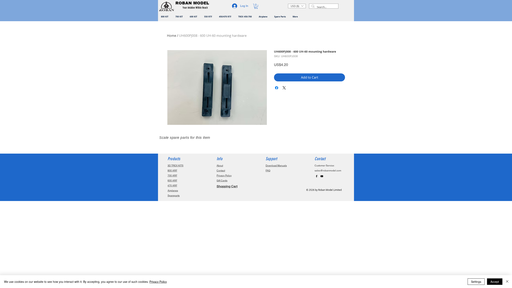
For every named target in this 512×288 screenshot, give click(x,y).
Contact (221, 170)
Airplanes (173, 190)
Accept (494, 282)
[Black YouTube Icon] (321, 176)
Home (171, 35)
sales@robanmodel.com (328, 170)
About (220, 165)
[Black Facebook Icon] (316, 176)
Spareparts (174, 195)
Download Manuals (276, 165)
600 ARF (172, 180)
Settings (476, 282)
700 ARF (172, 175)
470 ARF (172, 185)
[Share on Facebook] (276, 87)
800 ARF (172, 170)
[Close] (507, 281)
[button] (196, 8)
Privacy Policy (158, 282)
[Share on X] (284, 87)
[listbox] (297, 6)
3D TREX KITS (175, 165)
